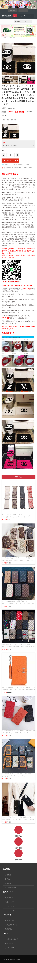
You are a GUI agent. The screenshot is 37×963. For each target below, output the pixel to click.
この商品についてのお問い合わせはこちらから (16, 164)
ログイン (23, 10)
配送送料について (10, 929)
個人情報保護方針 (10, 887)
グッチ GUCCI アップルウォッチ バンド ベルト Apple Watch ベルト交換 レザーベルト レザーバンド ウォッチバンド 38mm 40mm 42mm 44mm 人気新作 (18, 517)
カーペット (12, 37)
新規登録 (12, 10)
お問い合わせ (9, 943)
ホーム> (6, 37)
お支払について (9, 920)
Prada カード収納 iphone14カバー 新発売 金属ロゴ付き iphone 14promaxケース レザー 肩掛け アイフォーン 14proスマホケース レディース (18, 819)
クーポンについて (10, 906)
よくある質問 (9, 947)
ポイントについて (10, 910)
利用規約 (7, 879)
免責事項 (7, 883)
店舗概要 (7, 875)
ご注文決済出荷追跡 (11, 939)
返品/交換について (10, 925)
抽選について (9, 902)
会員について (9, 898)
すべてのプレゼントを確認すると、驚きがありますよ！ (19, 168)
